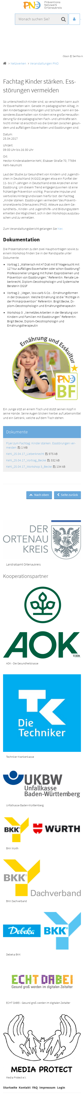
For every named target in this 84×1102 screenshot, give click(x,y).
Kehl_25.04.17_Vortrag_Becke (26, 460)
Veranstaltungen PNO (44, 63)
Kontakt (25, 1087)
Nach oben (41, 495)
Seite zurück (69, 495)
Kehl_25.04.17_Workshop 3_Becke (29, 466)
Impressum (47, 1087)
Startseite (10, 1087)
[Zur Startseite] (42, 5)
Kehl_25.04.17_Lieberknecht (25, 454)
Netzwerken (18, 63)
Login (61, 1087)
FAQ (35, 1087)
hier (59, 229)
